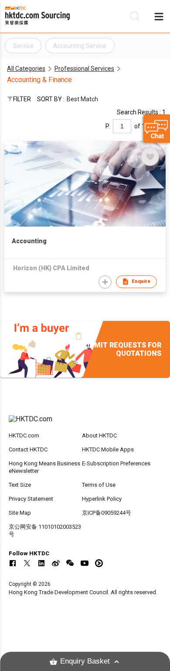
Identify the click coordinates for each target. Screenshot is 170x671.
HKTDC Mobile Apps (108, 449)
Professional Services (84, 68)
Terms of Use (99, 485)
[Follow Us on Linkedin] (41, 563)
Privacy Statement (31, 499)
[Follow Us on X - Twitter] (27, 563)
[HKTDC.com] (85, 423)
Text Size (20, 485)
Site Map (20, 512)
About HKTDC (99, 435)
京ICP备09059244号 (106, 512)
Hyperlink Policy (102, 499)
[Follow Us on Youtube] (84, 563)
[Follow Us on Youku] (99, 563)
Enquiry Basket (85, 661)
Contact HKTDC (28, 449)
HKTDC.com (24, 435)
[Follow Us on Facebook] (13, 563)
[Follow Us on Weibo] (56, 563)
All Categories (26, 68)
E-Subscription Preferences (116, 463)
